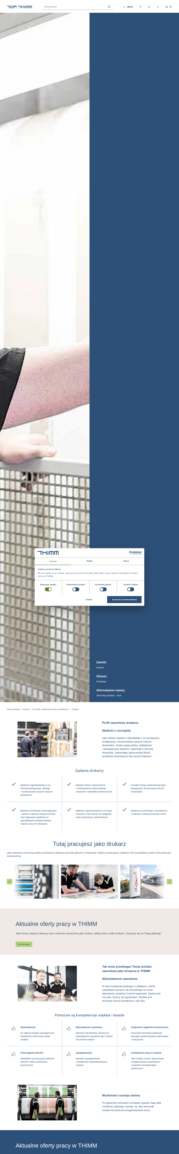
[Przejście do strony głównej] (19, 7)
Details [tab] (90, 561)
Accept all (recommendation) (124, 599)
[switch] (75, 589)
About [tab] (126, 561)
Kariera (26, 709)
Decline (89, 599)
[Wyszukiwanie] (109, 6)
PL (171, 7)
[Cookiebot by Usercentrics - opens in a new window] (131, 553)
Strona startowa (13, 709)
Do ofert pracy (24, 944)
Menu (130, 7)
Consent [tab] (53, 561)
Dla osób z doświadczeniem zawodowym (50, 709)
